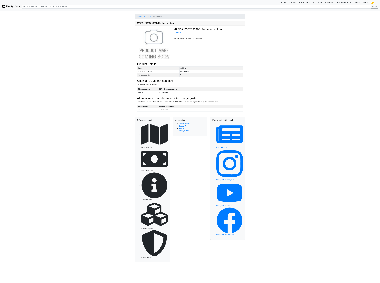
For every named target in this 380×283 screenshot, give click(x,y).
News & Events (362, 3)
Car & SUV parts (288, 3)
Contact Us (183, 126)
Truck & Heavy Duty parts (310, 3)
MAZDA (178, 33)
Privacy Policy (184, 131)
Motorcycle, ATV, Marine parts (339, 3)
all (150, 16)
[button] (153, 44)
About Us (182, 128)
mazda (145, 16)
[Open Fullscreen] (167, 57)
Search (374, 6)
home (139, 16)
